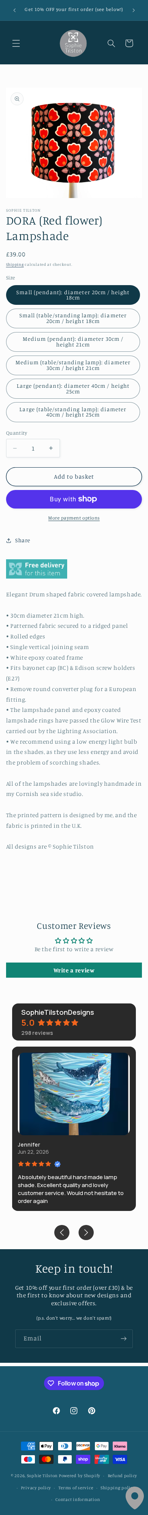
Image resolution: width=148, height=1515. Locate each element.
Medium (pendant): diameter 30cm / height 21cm (73, 341)
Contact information (77, 1499)
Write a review (74, 970)
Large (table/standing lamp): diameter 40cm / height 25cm (72, 412)
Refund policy (122, 1475)
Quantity (16, 433)
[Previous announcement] (14, 10)
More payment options (74, 518)
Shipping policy (118, 1487)
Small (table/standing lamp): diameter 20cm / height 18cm (73, 318)
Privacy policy (36, 1487)
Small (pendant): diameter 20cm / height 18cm (72, 295)
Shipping (15, 264)
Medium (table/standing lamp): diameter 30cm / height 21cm (73, 365)
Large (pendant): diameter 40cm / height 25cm (73, 388)
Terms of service (75, 1487)
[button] (16, 43)
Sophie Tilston (42, 1475)
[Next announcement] (133, 10)
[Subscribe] (123, 1338)
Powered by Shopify (79, 1475)
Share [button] (22, 540)
